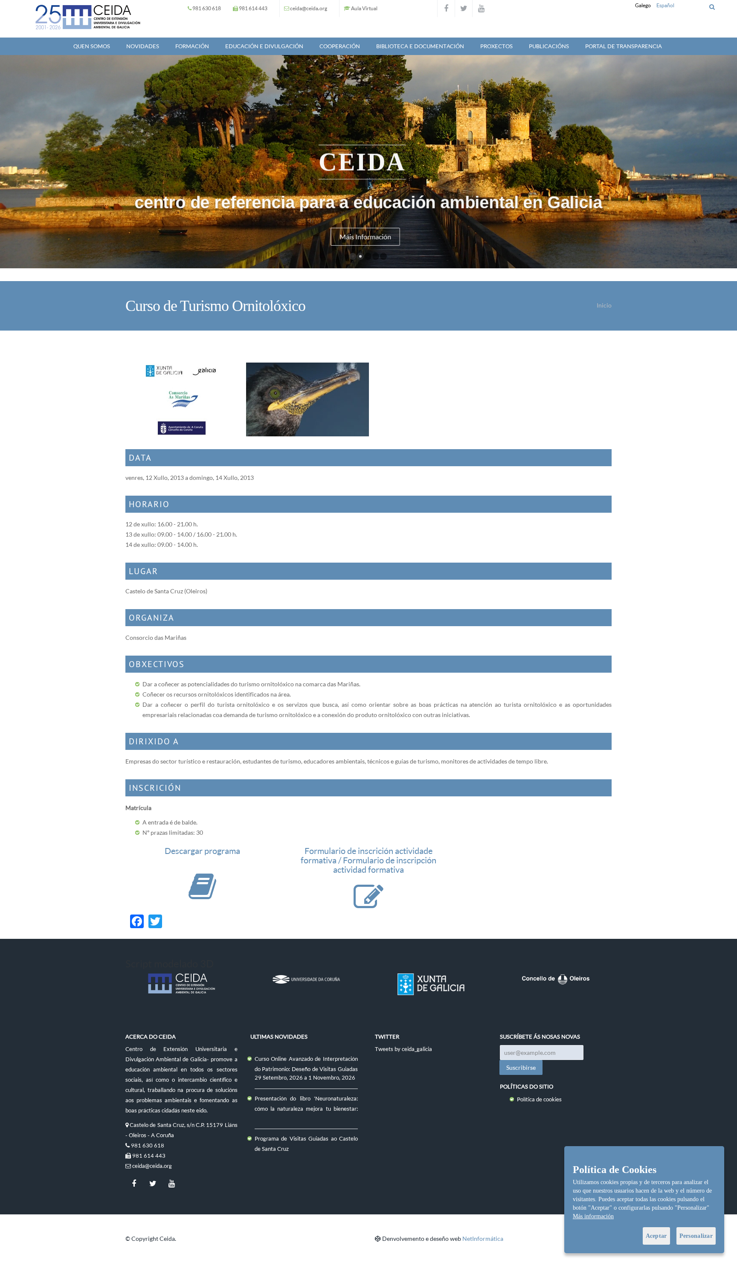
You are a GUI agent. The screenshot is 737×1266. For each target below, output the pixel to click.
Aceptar (656, 1236)
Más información (593, 1216)
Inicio (604, 305)
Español (665, 5)
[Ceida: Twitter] (463, 8)
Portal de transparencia (623, 46)
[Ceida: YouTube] (481, 8)
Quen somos (91, 46)
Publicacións (549, 46)
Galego (643, 5)
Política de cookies (539, 1099)
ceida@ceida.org (308, 8)
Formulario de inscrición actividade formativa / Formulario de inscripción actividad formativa (368, 860)
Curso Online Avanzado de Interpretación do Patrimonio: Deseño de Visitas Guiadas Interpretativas (306, 1069)
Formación (192, 46)
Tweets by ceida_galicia (403, 1048)
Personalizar (696, 1236)
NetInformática (482, 1238)
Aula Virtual (364, 8)
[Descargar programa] (202, 894)
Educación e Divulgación (264, 46)
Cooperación (339, 46)
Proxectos (496, 46)
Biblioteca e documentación (420, 46)
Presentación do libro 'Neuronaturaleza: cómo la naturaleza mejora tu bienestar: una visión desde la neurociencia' (306, 1108)
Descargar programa (202, 850)
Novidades (142, 46)
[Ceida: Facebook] (446, 8)
